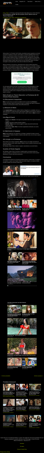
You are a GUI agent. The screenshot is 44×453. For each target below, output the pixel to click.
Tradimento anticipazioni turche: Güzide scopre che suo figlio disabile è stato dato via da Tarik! (34, 393)
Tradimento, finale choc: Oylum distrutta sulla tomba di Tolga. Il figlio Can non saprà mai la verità (21, 424)
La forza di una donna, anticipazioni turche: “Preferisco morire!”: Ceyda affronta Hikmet (8, 424)
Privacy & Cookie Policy (22, 449)
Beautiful (4, 395)
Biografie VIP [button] (22, 1)
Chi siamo (22, 446)
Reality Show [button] (37, 1)
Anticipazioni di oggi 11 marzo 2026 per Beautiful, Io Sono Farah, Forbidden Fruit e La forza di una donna (9, 393)
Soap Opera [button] (30, 1)
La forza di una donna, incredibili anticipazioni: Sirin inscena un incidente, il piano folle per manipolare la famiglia (35, 425)
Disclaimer (22, 443)
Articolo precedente (5, 375)
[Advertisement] (22, 46)
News (13, 17)
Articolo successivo (38, 375)
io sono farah (7, 395)
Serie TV (21, 396)
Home (16, 1)
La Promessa (5, 17)
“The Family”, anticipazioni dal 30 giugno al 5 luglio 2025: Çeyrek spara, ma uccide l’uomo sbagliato (21, 408)
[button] (25, 1)
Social (10, 17)
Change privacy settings (5, 451)
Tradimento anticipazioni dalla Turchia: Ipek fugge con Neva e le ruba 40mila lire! (35, 407)
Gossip (16, 4)
